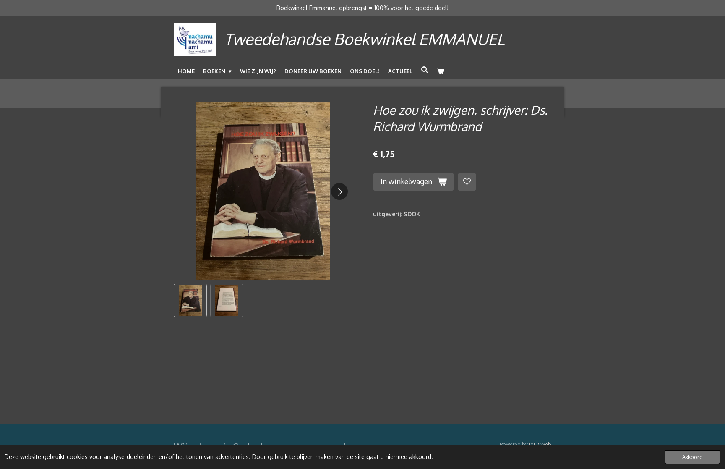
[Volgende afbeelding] (339, 191)
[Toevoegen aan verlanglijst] (467, 182)
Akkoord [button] (692, 456)
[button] (190, 300)
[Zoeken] (425, 69)
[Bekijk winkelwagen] (441, 71)
